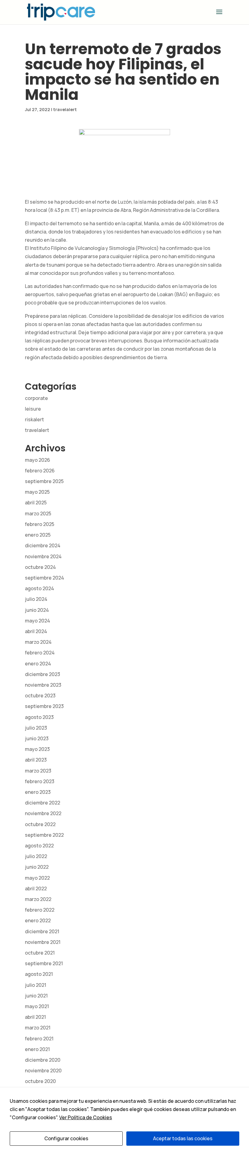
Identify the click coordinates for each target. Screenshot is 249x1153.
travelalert (65, 109)
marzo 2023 (38, 770)
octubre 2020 (40, 1081)
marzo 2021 (37, 1027)
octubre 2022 (40, 824)
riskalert (34, 419)
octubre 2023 (40, 695)
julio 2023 (36, 727)
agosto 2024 (39, 588)
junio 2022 (37, 867)
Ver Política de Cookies (85, 1117)
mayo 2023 (37, 749)
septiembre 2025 (44, 481)
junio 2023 (37, 738)
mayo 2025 (37, 492)
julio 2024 (36, 599)
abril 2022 (36, 888)
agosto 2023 (39, 717)
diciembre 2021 (42, 931)
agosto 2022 (39, 845)
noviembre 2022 (43, 813)
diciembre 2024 (42, 545)
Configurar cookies (66, 1138)
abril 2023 (36, 759)
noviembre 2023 (43, 685)
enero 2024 (38, 663)
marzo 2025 (38, 513)
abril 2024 (36, 631)
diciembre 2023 (42, 674)
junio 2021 (36, 995)
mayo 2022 (37, 877)
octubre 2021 (40, 952)
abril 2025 (36, 502)
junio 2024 (37, 610)
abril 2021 (35, 1017)
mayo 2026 (37, 460)
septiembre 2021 (44, 963)
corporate (36, 398)
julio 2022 (36, 856)
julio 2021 (35, 985)
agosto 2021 (39, 974)
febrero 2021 (39, 1038)
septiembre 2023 (44, 706)
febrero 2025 (39, 524)
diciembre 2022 (42, 802)
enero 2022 (38, 920)
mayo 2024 (37, 620)
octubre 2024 (40, 567)
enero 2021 (37, 1049)
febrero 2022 (39, 909)
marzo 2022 (38, 899)
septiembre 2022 (44, 835)
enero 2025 (38, 534)
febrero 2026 (40, 470)
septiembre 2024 (44, 577)
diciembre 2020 (42, 1060)
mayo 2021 (37, 1006)
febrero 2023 (39, 781)
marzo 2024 (38, 642)
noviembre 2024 (43, 556)
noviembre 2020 (43, 1070)
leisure (33, 408)
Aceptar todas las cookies (183, 1138)
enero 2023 (38, 792)
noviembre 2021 (42, 942)
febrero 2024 (40, 652)
